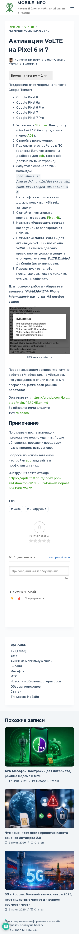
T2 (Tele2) (18, 651)
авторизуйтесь (59, 557)
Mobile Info (31, 2)
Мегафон (17, 671)
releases (22, 413)
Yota (14, 656)
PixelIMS (53, 218)
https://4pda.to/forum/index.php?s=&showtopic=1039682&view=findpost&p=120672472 (39, 483)
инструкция (36, 509)
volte (16, 509)
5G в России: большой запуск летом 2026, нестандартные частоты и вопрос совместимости (38, 899)
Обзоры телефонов (26, 686)
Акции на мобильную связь (31, 661)
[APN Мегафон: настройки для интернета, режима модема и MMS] (39, 747)
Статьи (13, 64)
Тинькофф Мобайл (25, 697)
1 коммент (30, 64)
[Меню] (72, 7)
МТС (14, 676)
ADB (30, 135)
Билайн (16, 666)
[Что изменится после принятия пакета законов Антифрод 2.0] (39, 808)
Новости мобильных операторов (36, 681)
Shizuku (41, 125)
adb (41, 156)
